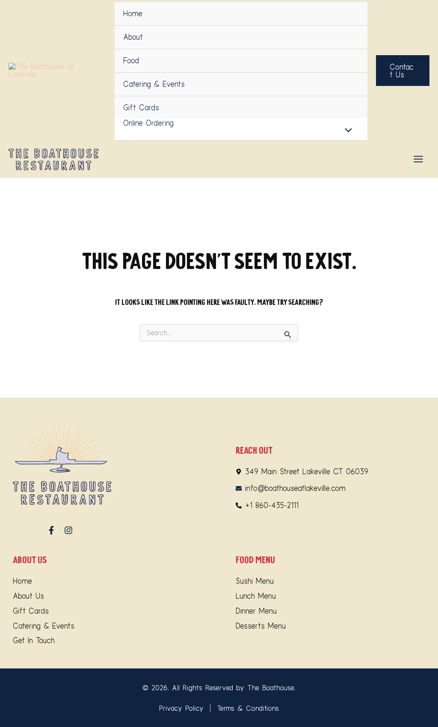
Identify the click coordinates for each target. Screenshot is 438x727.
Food (131, 60)
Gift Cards (141, 107)
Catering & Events (154, 84)
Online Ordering (148, 123)
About (133, 37)
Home (132, 13)
